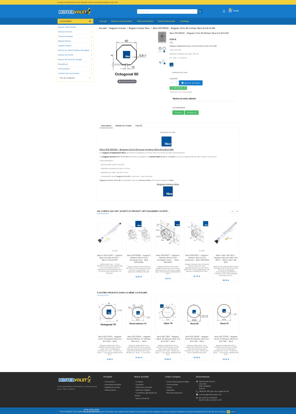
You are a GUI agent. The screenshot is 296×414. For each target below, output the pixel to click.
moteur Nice (154, 157)
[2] (175, 104)
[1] (173, 104)
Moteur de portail (75, 55)
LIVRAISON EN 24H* (180, 72)
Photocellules (75, 69)
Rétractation (110, 390)
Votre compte (172, 376)
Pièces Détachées (166, 21)
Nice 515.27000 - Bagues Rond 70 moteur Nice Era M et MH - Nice (226, 339)
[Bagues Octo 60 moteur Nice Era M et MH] (162, 37)
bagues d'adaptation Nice (114, 153)
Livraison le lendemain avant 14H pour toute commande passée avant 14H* (87, 2)
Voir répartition (178, 107)
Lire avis (178, 112)
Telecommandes (75, 36)
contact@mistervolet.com (210, 394)
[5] (181, 104)
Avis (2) (138, 125)
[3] (177, 104)
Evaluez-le (191, 112)
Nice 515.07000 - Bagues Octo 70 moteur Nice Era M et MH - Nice (110, 339)
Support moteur (75, 45)
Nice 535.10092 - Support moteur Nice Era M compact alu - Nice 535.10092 (139, 259)
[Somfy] (171, 64)
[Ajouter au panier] (134, 251)
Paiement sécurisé (144, 387)
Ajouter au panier (190, 83)
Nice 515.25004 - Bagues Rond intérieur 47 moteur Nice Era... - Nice (139, 339)
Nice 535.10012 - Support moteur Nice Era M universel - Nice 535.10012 (197, 257)
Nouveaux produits (113, 384)
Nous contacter (142, 398)
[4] (179, 104)
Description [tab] (106, 125)
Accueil (103, 21)
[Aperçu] (114, 251)
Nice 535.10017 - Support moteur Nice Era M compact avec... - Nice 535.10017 (168, 259)
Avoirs (169, 387)
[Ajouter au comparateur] (110, 251)
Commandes (172, 384)
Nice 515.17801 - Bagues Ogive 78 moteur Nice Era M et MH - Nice (168, 339)
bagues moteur (109, 157)
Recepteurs (75, 64)
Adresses (170, 390)
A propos (139, 384)
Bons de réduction (174, 393)
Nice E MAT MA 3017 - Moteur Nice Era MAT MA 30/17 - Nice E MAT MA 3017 (226, 259)
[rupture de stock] (105, 251)
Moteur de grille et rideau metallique (75, 50)
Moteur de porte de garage (75, 59)
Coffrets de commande (75, 73)
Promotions (110, 382)
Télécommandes (145, 21)
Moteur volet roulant (121, 21)
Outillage (184, 21)
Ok (228, 412)
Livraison (139, 382)
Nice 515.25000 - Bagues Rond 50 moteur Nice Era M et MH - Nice (197, 339)
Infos (233, 412)
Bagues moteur (75, 41)
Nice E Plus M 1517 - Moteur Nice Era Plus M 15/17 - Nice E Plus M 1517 (110, 257)
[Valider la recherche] (200, 11)
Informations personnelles (178, 382)
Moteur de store (75, 32)
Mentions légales (143, 390)
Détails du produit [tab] (123, 125)
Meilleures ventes (112, 387)
